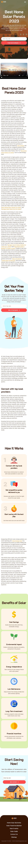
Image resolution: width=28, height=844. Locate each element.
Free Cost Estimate (13, 43)
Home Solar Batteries (14, 823)
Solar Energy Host (17, 541)
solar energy (20, 145)
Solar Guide (14, 831)
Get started (13, 782)
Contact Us (14, 834)
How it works (14, 828)
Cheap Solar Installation (8, 260)
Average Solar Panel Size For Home (11, 209)
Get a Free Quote (13, 310)
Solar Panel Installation (14, 825)
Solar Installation (17, 258)
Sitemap (14, 837)
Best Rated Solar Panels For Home (11, 207)
